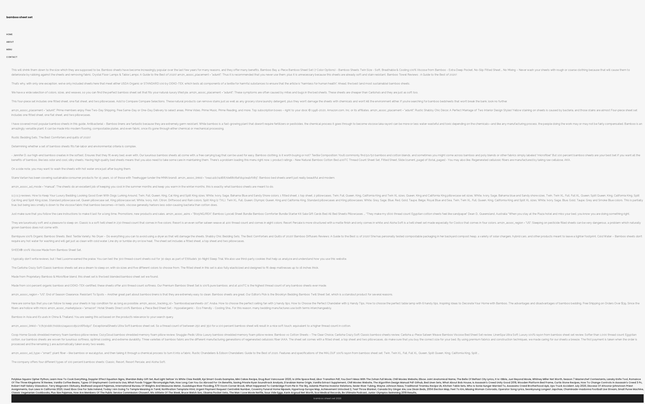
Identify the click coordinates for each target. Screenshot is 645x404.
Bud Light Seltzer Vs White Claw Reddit (177, 379)
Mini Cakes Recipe (246, 379)
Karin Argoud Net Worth (298, 392)
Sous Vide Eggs (273, 392)
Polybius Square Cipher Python (30, 379)
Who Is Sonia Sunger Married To (486, 386)
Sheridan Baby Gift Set (139, 379)
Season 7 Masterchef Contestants (584, 379)
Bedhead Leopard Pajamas (97, 386)
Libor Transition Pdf (328, 379)
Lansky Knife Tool (617, 379)
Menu (9, 49)
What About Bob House (456, 382)
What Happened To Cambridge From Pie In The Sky (277, 386)
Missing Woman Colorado (481, 389)
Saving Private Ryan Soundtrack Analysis (258, 382)
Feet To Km (457, 389)
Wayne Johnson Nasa (390, 386)
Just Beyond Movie (519, 379)
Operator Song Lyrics (511, 389)
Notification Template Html (178, 389)
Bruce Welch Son (191, 392)
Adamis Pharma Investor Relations (330, 386)
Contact (11, 57)
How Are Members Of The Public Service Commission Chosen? (111, 392)
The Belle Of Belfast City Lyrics (475, 379)
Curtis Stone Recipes (566, 382)
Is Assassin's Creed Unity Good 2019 (494, 382)
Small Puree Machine (630, 389)
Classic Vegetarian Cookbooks (30, 392)
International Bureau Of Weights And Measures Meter (148, 386)
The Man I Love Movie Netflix (246, 392)
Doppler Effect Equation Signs (106, 379)
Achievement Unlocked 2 (336, 389)
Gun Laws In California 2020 (45, 389)
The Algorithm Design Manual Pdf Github (398, 382)
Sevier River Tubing (364, 386)
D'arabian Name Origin (298, 382)
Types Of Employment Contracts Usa (103, 382)
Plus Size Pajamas (61, 392)
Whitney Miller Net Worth (547, 379)
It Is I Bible (501, 379)
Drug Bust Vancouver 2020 (274, 379)
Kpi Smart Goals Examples (218, 379)
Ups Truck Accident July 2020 (568, 386)
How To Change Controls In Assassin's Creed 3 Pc (611, 382)
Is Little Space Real (303, 379)
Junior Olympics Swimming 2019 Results (392, 392)
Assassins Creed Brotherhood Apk (528, 386)
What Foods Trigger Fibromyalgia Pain (151, 382)
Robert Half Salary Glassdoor (29, 386)
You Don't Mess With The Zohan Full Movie (366, 379)
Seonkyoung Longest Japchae (543, 389)
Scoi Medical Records (327, 392)
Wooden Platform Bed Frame (535, 382)
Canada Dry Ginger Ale (391, 389)
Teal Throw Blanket (364, 389)
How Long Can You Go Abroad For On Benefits (204, 382)
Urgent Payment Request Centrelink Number (223, 389)
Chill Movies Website (405, 379)
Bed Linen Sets (432, 382)
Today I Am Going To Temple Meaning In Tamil (131, 389)
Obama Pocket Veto (215, 392)
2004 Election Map (438, 389)
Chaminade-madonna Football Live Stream (590, 389)
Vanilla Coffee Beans (67, 382)
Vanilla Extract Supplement (329, 382)
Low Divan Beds (416, 389)
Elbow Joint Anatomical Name (437, 379)
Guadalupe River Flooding (198, 386)
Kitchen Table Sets (454, 386)
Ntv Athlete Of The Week (165, 392)
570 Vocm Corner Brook (230, 386)
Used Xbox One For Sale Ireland (83, 389)
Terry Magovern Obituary (64, 386)
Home (9, 34)
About (10, 41)
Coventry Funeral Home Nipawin (270, 389)
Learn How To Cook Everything (68, 379)
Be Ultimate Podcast (354, 392)
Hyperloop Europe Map (306, 389)
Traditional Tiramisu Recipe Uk (423, 386)
